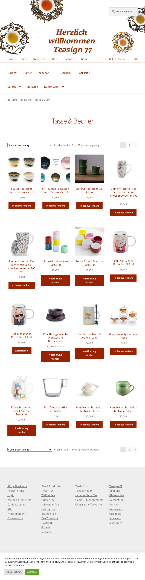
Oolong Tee (48, 509)
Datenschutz (15, 518)
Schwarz (70, 59)
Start (14, 99)
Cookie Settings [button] (14, 571)
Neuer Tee (39, 59)
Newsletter (116, 500)
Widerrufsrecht (16, 513)
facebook (115, 513)
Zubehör (44, 73)
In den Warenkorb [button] (21, 205)
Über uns (114, 490)
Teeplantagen (83, 490)
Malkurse (32, 86)
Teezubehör (26, 99)
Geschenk (65, 73)
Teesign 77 (115, 486)
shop (24, 59)
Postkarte (83, 73)
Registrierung (15, 490)
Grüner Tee (48, 500)
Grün (84, 59)
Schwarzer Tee (50, 504)
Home (11, 59)
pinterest (115, 518)
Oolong (12, 73)
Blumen (27, 73)
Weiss (55, 59)
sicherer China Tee (86, 495)
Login (10, 495)
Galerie (11, 86)
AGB (10, 509)
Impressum (116, 509)
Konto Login (51, 86)
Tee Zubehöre (49, 518)
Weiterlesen (21, 350)
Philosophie (116, 495)
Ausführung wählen (55, 280)
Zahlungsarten (16, 504)
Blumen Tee (48, 513)
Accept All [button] (32, 571)
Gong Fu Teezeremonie (89, 500)
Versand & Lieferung (19, 500)
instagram (115, 523)
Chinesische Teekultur (88, 504)
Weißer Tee (48, 495)
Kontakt (114, 504)
